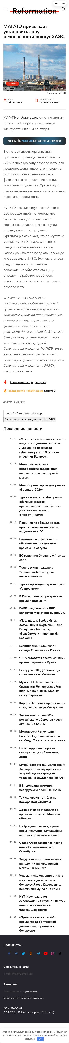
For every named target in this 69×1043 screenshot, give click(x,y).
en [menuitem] (63, 3)
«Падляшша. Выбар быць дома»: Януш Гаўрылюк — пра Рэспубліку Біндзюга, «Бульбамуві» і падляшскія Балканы (40, 629)
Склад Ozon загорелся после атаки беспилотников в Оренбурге (40, 847)
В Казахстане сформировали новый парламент (40, 598)
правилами (30, 991)
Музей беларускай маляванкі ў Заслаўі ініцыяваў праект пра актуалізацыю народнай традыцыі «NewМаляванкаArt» (42, 771)
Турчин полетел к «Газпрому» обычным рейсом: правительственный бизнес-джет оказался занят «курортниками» (40, 506)
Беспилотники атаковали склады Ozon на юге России (39, 648)
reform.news (15, 102)
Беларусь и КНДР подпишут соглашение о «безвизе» (39, 672)
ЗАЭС (8, 402)
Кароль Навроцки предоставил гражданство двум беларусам (42, 705)
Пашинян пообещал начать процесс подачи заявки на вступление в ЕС (39, 527)
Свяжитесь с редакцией (28, 382)
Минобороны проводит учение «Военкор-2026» (42, 487)
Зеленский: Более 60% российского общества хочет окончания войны (40, 720)
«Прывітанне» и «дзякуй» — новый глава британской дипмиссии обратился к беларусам (39, 924)
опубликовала (27, 118)
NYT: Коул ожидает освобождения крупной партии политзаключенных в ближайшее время (42, 903)
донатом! (50, 390)
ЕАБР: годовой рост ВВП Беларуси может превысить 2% (42, 610)
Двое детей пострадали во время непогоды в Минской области (40, 814)
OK (40, 1039)
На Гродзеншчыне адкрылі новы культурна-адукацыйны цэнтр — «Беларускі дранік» (40, 831)
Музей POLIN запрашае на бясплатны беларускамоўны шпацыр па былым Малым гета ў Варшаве (40, 688)
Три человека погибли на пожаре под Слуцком (37, 800)
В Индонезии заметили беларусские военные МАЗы (40, 788)
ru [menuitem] (56, 3)
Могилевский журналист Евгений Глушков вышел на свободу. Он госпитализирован (42, 736)
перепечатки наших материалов (23, 997)
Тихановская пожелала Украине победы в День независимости (36, 572)
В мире (12, 83)
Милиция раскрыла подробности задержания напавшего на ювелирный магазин (38, 471)
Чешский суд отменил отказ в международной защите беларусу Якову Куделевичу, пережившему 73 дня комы (41, 882)
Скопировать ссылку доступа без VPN (30, 419)
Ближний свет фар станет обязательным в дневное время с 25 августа (38, 543)
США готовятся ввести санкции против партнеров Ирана (42, 660)
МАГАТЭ (20, 402)
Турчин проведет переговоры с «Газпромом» (42, 586)
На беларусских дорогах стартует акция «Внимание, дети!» (39, 752)
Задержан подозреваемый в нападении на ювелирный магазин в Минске (40, 864)
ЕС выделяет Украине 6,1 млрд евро (42, 558)
